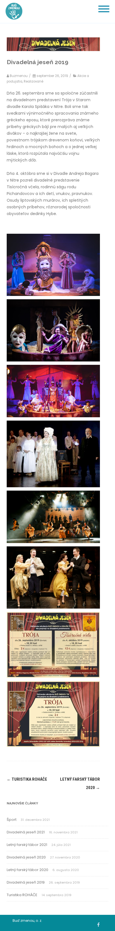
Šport (11, 819)
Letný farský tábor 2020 (27, 869)
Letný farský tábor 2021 (27, 844)
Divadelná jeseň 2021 (26, 832)
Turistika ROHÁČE (27, 779)
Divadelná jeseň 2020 (26, 857)
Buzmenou (19, 76)
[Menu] (104, 5)
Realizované (33, 81)
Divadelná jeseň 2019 (26, 882)
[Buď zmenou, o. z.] (12, 21)
